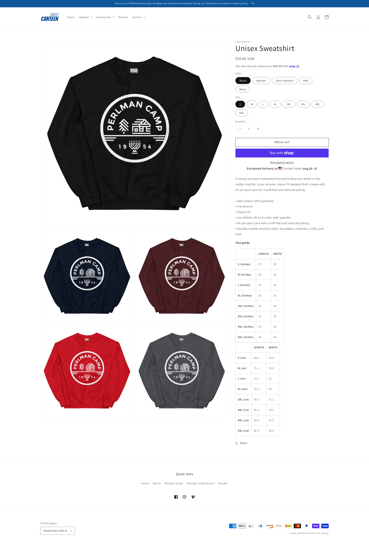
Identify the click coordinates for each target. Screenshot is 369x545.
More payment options (282, 162)
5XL (241, 113)
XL (275, 104)
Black (243, 80)
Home (145, 483)
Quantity (240, 121)
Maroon (261, 80)
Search (157, 483)
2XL (289, 104)
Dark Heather (284, 80)
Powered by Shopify (319, 533)
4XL (317, 104)
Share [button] (243, 443)
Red (305, 80)
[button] (85, 17)
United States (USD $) (55, 530)
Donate (223, 483)
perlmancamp (303, 533)
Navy (242, 89)
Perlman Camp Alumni (201, 483)
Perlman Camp (174, 483)
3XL (303, 104)
